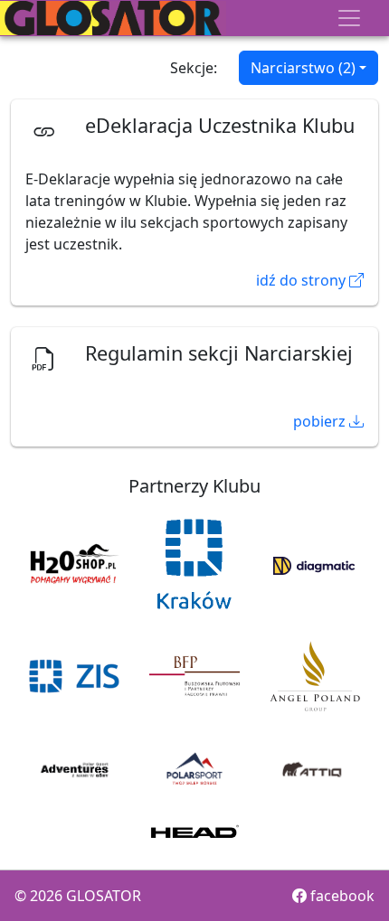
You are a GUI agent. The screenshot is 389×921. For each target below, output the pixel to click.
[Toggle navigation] (349, 18)
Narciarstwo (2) (303, 68)
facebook (341, 896)
